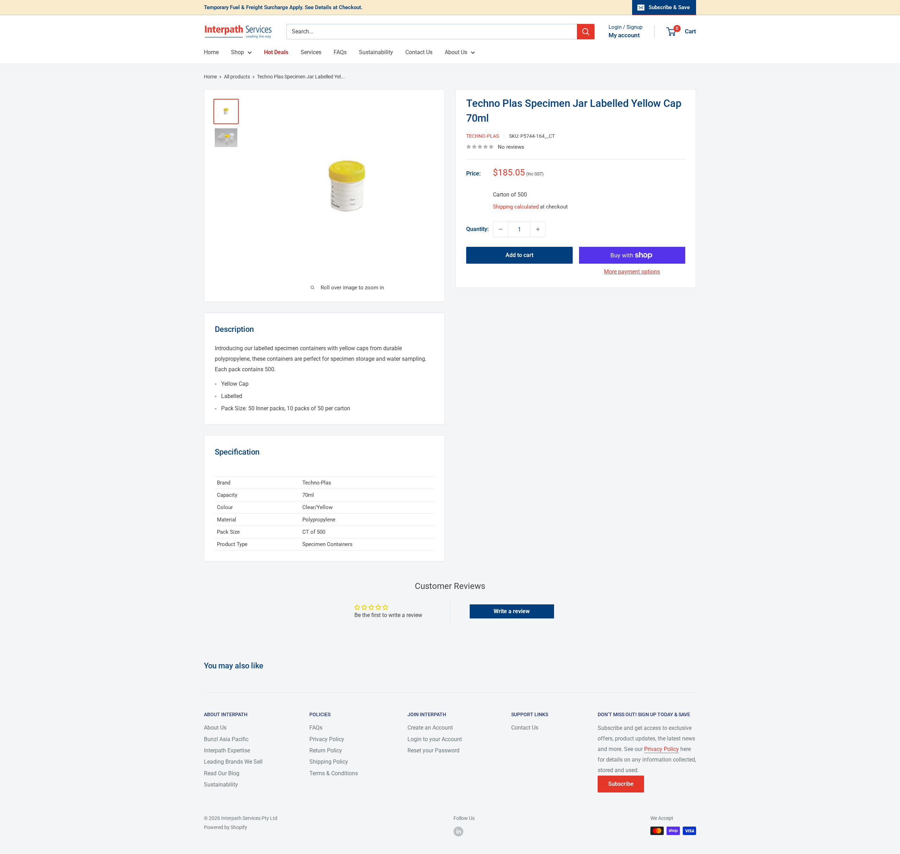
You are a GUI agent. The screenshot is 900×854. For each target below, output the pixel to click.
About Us (456, 52)
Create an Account (430, 727)
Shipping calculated (516, 207)
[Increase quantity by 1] (538, 229)
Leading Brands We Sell (233, 761)
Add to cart (519, 255)
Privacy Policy (326, 739)
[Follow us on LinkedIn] (458, 831)
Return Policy (325, 750)
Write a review (512, 611)
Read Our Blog (221, 773)
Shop (237, 52)
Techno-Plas (482, 136)
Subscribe (621, 784)
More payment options (632, 271)
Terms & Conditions (333, 773)
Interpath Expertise (227, 750)
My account (624, 35)
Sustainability (376, 52)
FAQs (340, 52)
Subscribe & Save (669, 7)
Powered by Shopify (225, 827)
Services (311, 52)
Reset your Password (433, 750)
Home (211, 52)
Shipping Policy (328, 761)
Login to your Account (434, 739)
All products (237, 76)
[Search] (585, 31)
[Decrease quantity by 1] (500, 229)
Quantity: (477, 229)
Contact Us (418, 52)
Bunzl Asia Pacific (226, 739)
